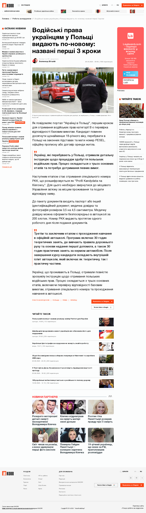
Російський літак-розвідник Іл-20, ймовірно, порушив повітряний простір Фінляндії (14, 111)
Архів (40, 488)
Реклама (62, 488)
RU (118, 5)
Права (65, 300)
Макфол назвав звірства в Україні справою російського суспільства (14, 54)
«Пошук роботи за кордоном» (132, 508)
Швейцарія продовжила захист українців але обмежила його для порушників (61, 332)
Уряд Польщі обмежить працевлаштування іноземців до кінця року (131, 122)
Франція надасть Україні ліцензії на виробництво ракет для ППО (13, 120)
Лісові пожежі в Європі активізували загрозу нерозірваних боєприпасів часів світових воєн (14, 82)
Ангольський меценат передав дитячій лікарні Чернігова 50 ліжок (13, 45)
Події (25, 485)
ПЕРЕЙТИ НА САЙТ (128, 81)
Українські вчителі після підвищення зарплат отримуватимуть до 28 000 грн (13, 35)
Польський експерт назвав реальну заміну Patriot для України (13, 139)
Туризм (25, 482)
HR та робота (42, 475)
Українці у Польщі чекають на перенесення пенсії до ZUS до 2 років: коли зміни (131, 159)
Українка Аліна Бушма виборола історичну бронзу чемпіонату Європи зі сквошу (14, 63)
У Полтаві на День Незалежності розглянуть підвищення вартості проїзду (62, 369)
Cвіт (39, 482)
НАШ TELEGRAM (130, 74)
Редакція (62, 479)
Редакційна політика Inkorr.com (70, 495)
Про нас (62, 475)
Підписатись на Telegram (101, 301)
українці (73, 300)
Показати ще (7, 167)
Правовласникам (65, 485)
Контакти (62, 492)
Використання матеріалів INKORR (71, 482)
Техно (25, 488)
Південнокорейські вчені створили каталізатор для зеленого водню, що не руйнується (11, 158)
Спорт (40, 479)
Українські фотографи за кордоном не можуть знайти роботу (60, 343)
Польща (56, 300)
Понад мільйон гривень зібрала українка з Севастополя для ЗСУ (11, 130)
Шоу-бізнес (42, 485)
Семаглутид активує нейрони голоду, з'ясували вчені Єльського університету (13, 92)
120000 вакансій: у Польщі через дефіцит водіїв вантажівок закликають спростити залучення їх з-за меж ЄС (130, 146)
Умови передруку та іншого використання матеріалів (17, 508)
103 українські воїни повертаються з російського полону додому (61, 380)
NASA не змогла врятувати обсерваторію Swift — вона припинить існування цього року (14, 102)
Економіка (27, 479)
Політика (26, 475)
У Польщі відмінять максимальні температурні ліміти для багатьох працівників (131, 169)
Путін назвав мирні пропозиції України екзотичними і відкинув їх (12, 72)
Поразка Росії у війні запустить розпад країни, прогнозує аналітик (12, 148)
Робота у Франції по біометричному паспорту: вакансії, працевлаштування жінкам (130, 133)
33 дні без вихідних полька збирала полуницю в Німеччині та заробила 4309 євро (63, 357)
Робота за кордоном (40, 300)
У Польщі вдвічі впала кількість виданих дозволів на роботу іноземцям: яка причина (131, 179)
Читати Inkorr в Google (101, 307)
